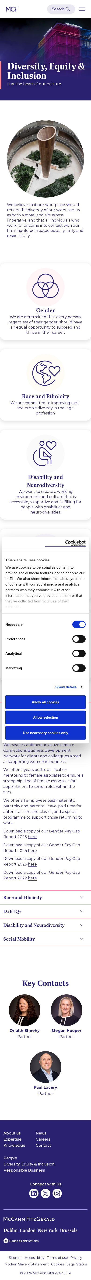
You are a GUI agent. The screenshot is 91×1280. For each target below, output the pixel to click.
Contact (43, 1145)
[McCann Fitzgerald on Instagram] (57, 1193)
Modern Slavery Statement (26, 1264)
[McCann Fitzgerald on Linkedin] (33, 1193)
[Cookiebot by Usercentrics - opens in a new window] (65, 543)
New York (48, 1230)
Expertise (12, 1139)
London (27, 1230)
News (41, 1133)
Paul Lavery (45, 1087)
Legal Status (76, 1264)
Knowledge (14, 1145)
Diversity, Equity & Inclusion (29, 1164)
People (10, 1158)
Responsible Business (24, 1170)
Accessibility (35, 1258)
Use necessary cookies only (45, 733)
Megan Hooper (66, 1030)
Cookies (57, 1264)
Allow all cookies (45, 702)
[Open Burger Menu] (82, 9)
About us (12, 1133)
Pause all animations (23, 1241)
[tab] (45, 796)
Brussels (68, 1230)
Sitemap (16, 1258)
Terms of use (57, 1258)
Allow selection (45, 717)
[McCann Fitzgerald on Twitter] (45, 1193)
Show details (66, 687)
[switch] (79, 639)
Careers (43, 1139)
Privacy (76, 1258)
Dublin (11, 1230)
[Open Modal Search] (61, 9)
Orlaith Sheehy (25, 1030)
